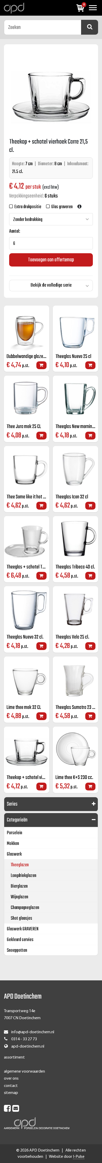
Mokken (13, 843)
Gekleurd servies (20, 940)
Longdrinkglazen (23, 876)
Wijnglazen (19, 897)
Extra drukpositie (27, 207)
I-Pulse (78, 1157)
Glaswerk (14, 854)
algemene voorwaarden (24, 1071)
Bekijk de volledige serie (51, 285)
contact (11, 1086)
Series (12, 804)
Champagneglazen (25, 908)
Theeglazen (20, 865)
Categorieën (17, 820)
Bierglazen (19, 886)
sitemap (11, 1093)
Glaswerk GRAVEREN (22, 929)
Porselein (14, 833)
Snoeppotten (17, 950)
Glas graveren (61, 207)
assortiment (14, 1057)
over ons (11, 1079)
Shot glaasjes (21, 918)
